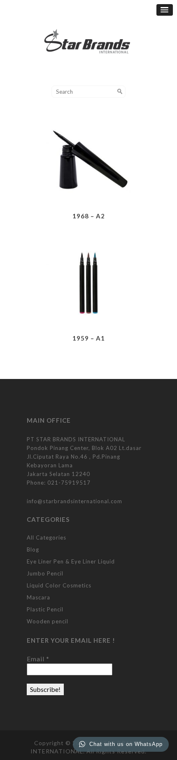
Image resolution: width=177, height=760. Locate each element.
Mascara (38, 597)
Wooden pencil (47, 621)
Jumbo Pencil (45, 573)
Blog (33, 549)
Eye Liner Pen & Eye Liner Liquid (71, 561)
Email (38, 659)
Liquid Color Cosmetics (59, 585)
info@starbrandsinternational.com (74, 501)
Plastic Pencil (45, 609)
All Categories (46, 537)
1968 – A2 (88, 216)
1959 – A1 (88, 338)
